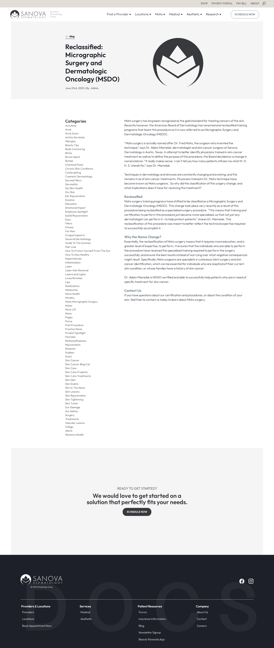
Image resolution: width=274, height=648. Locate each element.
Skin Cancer (72, 360)
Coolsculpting (73, 172)
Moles (68, 305)
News (68, 313)
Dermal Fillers (73, 180)
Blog (141, 626)
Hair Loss (70, 247)
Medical (85, 612)
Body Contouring (75, 149)
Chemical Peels (74, 164)
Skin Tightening (74, 399)
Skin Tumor (71, 403)
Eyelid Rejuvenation (76, 215)
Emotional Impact (75, 207)
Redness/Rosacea (75, 340)
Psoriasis (70, 337)
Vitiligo (69, 427)
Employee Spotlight (76, 211)
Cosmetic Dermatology (78, 176)
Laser (68, 266)
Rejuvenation (73, 344)
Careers (202, 626)
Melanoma (71, 290)
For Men (70, 231)
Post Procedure (74, 325)
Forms (143, 612)
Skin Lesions (72, 391)
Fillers (68, 223)
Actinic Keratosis (75, 137)
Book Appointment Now (37, 626)
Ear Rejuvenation (75, 196)
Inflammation (73, 262)
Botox (68, 153)
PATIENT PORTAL (222, 3)
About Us (202, 612)
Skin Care (71, 368)
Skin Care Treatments (78, 376)
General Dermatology (78, 239)
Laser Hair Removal (76, 270)
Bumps (69, 160)
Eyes (68, 219)
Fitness (69, 227)
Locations (28, 619)
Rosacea (70, 348)
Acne (68, 129)
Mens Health (72, 293)
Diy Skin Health (74, 188)
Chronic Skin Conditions (79, 168)
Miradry (70, 297)
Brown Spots (72, 157)
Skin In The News (75, 387)
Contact (202, 619)
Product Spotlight (75, 333)
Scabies (69, 352)
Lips (67, 282)
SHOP (204, 3)
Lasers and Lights (75, 274)
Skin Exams (71, 383)
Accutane (70, 125)
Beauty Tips (72, 145)
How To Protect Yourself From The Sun (87, 250)
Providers (28, 612)
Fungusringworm (75, 235)
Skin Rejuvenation (75, 395)
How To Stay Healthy (77, 254)
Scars (68, 356)
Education (71, 204)
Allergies (70, 141)
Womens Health (74, 434)
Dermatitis (71, 184)
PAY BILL (241, 3)
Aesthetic (86, 619)
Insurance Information (152, 619)
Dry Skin (70, 192)
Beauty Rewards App (152, 639)
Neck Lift (70, 309)
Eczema (69, 200)
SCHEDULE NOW (245, 14)
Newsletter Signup (150, 632)
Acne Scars (71, 133)
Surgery (70, 415)
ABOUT (255, 3)
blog (72, 36)
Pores (68, 321)
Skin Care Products (76, 372)
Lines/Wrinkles (73, 278)
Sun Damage (72, 407)
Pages (69, 317)
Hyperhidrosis (73, 258)
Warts (68, 430)
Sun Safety (71, 411)
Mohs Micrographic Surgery (81, 301)
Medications (72, 286)
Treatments (72, 419)
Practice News (73, 329)
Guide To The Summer (78, 243)
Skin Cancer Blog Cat (77, 364)
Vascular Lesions (75, 423)
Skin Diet (70, 380)
